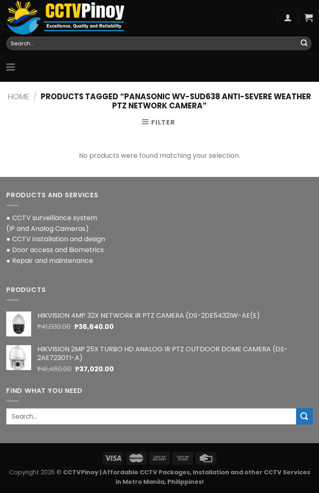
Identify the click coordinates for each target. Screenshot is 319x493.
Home (18, 96)
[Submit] (304, 44)
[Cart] (308, 17)
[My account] (288, 17)
